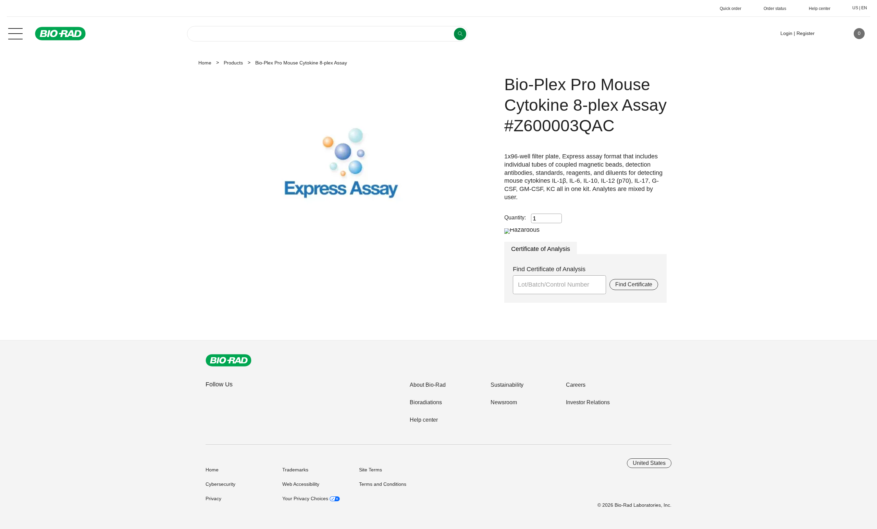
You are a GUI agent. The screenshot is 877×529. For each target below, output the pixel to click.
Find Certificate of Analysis (549, 269)
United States (649, 463)
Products (233, 62)
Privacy (213, 498)
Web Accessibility (300, 484)
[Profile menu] (829, 33)
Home (204, 62)
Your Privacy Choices (306, 498)
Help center (424, 420)
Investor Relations (588, 402)
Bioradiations (426, 402)
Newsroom (504, 402)
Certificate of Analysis (540, 248)
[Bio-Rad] (228, 360)
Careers (575, 385)
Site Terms (370, 469)
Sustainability (507, 385)
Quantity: (515, 217)
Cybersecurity (220, 484)
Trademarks (295, 469)
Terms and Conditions (382, 484)
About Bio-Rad (428, 385)
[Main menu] (15, 33)
